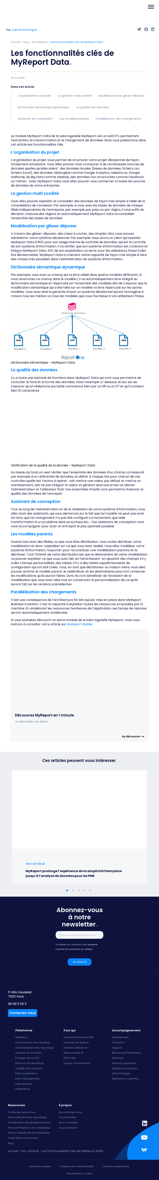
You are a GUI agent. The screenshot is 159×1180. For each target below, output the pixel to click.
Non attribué (40, 42)
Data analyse (23, 1084)
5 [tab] (91, 891)
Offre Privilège (121, 1073)
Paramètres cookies (79, 1173)
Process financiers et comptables (29, 1127)
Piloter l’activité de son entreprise (29, 1132)
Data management (27, 1078)
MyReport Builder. (80, 624)
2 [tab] (74, 891)
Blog (26, 42)
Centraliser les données (23, 1138)
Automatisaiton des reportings (27, 1117)
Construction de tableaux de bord (29, 1122)
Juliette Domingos (24, 30)
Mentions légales (40, 1166)
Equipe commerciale (77, 1063)
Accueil (15, 42)
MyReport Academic (125, 1068)
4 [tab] (85, 891)
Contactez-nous (22, 1013)
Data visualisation (26, 1073)
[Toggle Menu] (151, 7)
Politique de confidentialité (76, 1166)
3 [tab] (79, 891)
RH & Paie (70, 1058)
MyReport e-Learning (125, 1078)
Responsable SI (73, 1052)
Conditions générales (115, 1166)
